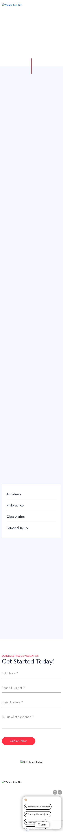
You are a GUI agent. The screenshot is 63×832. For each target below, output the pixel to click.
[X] (9, 802)
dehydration (9, 287)
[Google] (15, 802)
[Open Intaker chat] (27, 830)
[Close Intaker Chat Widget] (60, 792)
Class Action (16, 516)
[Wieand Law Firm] (12, 5)
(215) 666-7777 (49, 610)
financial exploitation (37, 131)
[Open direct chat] (55, 792)
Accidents (14, 494)
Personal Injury (17, 527)
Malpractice (15, 505)
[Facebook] (3, 802)
